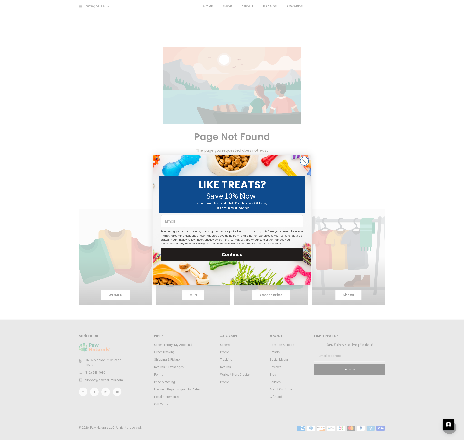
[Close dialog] (304, 161)
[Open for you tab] (448, 424)
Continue (232, 254)
